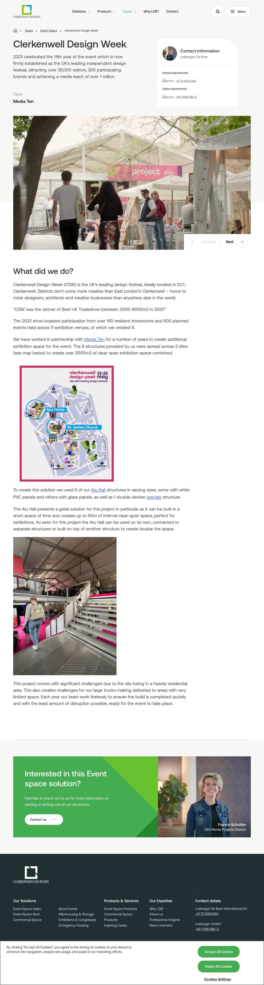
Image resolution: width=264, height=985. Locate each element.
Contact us (38, 819)
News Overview (161, 925)
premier (154, 496)
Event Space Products (120, 909)
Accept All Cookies (219, 952)
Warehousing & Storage (76, 914)
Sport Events (68, 909)
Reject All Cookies (218, 966)
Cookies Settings (217, 979)
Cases (128, 11)
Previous (208, 242)
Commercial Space (27, 920)
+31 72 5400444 (186, 81)
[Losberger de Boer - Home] (31, 874)
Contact (172, 11)
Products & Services (121, 901)
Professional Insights (165, 920)
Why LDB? (151, 11)
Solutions (79, 11)
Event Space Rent (26, 914)
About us (156, 914)
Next (229, 242)
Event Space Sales (27, 909)
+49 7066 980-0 (186, 97)
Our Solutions (24, 901)
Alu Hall (98, 489)
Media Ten (94, 339)
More (242, 11)
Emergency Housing (73, 925)
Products (104, 11)
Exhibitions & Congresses (77, 920)
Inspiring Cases (115, 925)
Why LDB (156, 909)
